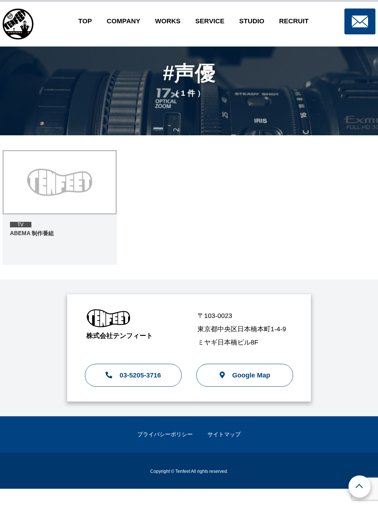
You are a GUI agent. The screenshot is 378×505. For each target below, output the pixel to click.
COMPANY (123, 21)
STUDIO (251, 21)
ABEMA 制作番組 (32, 233)
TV (20, 224)
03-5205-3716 (140, 375)
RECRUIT (294, 21)
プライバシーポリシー (165, 434)
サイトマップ (224, 434)
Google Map (251, 375)
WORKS (168, 21)
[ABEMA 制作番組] (60, 182)
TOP (85, 21)
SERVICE (209, 21)
